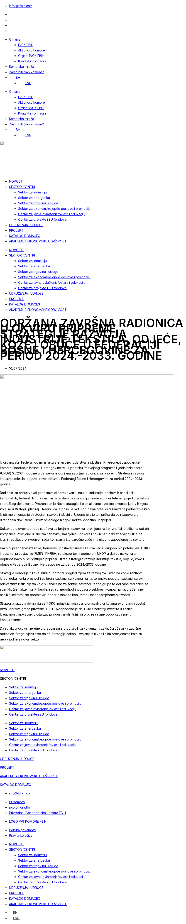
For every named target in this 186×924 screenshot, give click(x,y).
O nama (14, 39)
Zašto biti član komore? (26, 72)
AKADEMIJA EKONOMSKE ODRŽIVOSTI (38, 241)
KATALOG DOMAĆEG (24, 236)
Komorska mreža (21, 66)
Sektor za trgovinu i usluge (38, 203)
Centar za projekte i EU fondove (42, 219)
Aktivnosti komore (31, 50)
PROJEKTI (16, 230)
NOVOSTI (16, 181)
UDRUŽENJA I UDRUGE (26, 225)
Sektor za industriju (32, 192)
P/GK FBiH (25, 45)
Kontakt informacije (32, 61)
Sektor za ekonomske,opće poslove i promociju (54, 208)
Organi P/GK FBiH (31, 56)
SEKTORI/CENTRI (22, 187)
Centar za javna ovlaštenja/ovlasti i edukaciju (51, 214)
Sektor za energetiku (34, 198)
